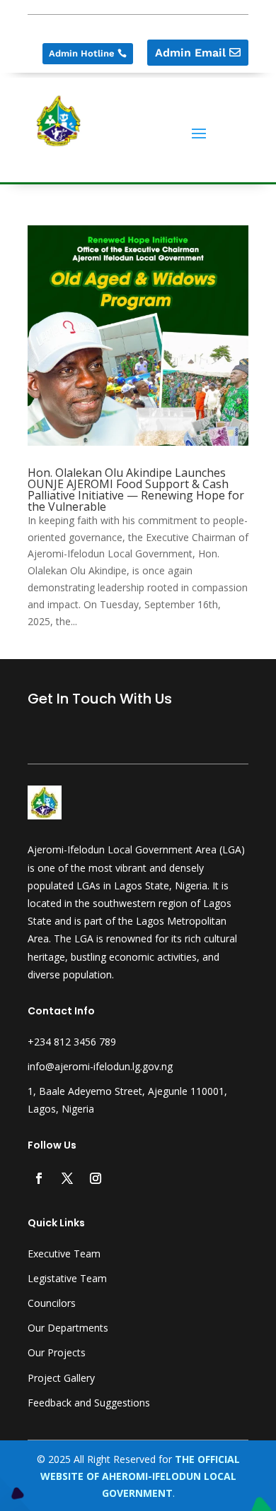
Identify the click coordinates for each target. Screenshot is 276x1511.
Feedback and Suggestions (89, 1402)
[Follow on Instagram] (95, 1178)
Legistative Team (67, 1278)
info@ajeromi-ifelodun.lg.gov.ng (100, 1066)
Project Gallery (61, 1378)
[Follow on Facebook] (39, 1178)
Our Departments (68, 1327)
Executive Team (64, 1253)
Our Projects (57, 1352)
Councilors (52, 1303)
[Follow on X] (67, 1178)
